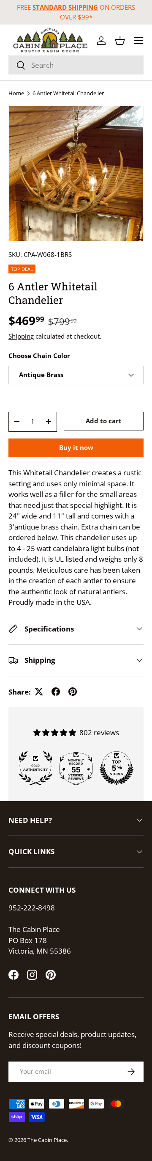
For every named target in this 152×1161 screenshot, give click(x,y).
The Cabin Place (47, 1140)
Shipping (21, 336)
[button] (120, 40)
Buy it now (76, 447)
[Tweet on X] (38, 691)
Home (16, 93)
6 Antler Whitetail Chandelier (68, 93)
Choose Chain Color (39, 355)
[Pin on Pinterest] (72, 691)
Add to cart (104, 420)
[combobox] (76, 64)
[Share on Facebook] (55, 691)
